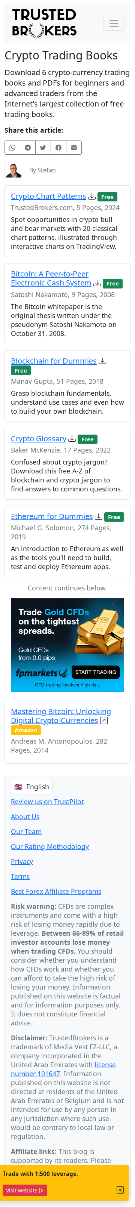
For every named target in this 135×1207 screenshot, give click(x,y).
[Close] (120, 1190)
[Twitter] (43, 148)
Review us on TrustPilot (47, 801)
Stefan (47, 170)
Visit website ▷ (25, 1190)
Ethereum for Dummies (52, 516)
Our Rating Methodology (50, 846)
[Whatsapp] (12, 148)
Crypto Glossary (38, 438)
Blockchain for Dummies (54, 361)
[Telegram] (28, 148)
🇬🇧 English (31, 786)
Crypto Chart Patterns (48, 196)
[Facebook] (58, 148)
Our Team (26, 831)
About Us (25, 816)
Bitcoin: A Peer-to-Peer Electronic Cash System (51, 278)
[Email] (74, 148)
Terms (20, 876)
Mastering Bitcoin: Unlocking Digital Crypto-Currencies (61, 715)
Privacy (22, 861)
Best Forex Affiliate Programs (56, 891)
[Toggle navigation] (114, 23)
